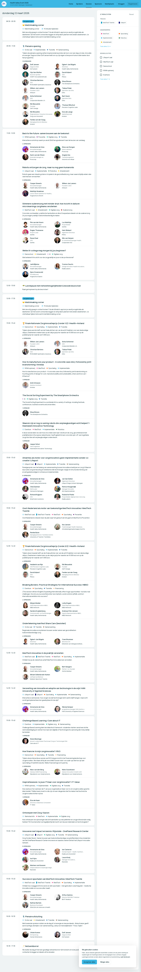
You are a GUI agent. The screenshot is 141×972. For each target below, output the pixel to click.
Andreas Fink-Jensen (70, 611)
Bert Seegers (67, 667)
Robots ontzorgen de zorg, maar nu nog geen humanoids (48, 167)
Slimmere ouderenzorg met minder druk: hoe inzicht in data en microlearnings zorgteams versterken (51, 205)
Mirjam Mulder (35, 603)
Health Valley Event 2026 (19, 3)
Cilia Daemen (35, 487)
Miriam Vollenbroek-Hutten (40, 675)
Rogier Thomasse (36, 230)
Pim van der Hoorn (36, 222)
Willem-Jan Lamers (37, 88)
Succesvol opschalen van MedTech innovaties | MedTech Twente (52, 879)
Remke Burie (34, 532)
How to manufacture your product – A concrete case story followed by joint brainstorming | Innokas (56, 363)
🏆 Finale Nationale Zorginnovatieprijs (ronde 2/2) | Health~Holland (53, 546)
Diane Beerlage (35, 739)
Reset (131, 14)
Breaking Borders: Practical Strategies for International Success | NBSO (55, 584)
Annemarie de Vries (37, 147)
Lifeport (123, 22)
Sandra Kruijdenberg (37, 611)
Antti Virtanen (35, 383)
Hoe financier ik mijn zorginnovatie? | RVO (41, 751)
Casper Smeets (36, 183)
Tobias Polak (66, 88)
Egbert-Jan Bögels (69, 64)
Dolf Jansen (34, 64)
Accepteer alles (89, 962)
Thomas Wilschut (68, 105)
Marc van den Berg (37, 770)
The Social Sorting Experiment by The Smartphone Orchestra (50, 395)
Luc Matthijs (66, 222)
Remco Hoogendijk (69, 487)
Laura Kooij (66, 857)
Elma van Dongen (68, 147)
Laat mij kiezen (125, 957)
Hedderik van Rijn (36, 564)
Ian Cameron (67, 849)
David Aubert (67, 72)
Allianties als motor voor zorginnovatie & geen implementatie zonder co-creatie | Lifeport (55, 459)
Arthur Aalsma (67, 895)
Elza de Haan (35, 800)
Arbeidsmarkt (107, 42)
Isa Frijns (33, 858)
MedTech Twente (108, 22)
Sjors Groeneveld (36, 272)
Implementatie (107, 38)
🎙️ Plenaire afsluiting (32, 916)
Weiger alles (104, 962)
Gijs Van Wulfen (36, 72)
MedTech (106, 34)
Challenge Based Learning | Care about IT (41, 720)
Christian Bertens (36, 80)
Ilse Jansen (66, 525)
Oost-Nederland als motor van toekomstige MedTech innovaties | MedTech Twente (56, 509)
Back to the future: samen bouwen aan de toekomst (45, 133)
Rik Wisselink (35, 112)
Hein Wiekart (66, 230)
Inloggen (121, 4)
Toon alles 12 (104, 46)
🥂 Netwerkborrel (30, 946)
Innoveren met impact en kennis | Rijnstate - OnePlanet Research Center (55, 831)
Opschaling (124, 34)
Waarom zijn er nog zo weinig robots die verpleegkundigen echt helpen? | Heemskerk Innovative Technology (55, 424)
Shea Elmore (66, 81)
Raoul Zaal (34, 238)
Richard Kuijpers (36, 495)
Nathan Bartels (35, 903)
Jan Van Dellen (67, 479)
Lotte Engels (66, 603)
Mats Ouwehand (68, 770)
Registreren (132, 4)
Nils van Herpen (68, 238)
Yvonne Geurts (67, 264)
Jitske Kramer (35, 932)
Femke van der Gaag (37, 120)
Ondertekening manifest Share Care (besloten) (44, 623)
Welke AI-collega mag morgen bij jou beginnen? (44, 250)
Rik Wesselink (35, 104)
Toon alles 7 (104, 79)
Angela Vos (66, 155)
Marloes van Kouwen (37, 865)
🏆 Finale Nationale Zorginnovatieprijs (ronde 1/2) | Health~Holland (53, 323)
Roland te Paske (68, 495)
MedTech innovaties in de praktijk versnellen (42, 653)
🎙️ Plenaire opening (31, 46)
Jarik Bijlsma (34, 264)
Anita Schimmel (36, 96)
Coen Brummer (67, 639)
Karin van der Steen (37, 155)
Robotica (124, 38)
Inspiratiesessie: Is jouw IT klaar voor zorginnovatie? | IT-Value (51, 782)
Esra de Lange (67, 112)
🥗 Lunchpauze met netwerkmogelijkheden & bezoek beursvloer (51, 285)
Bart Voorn (66, 96)
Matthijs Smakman (37, 191)
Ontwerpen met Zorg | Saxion (35, 812)
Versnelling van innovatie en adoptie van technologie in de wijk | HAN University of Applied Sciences (53, 689)
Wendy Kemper (67, 707)
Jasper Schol (35, 444)
